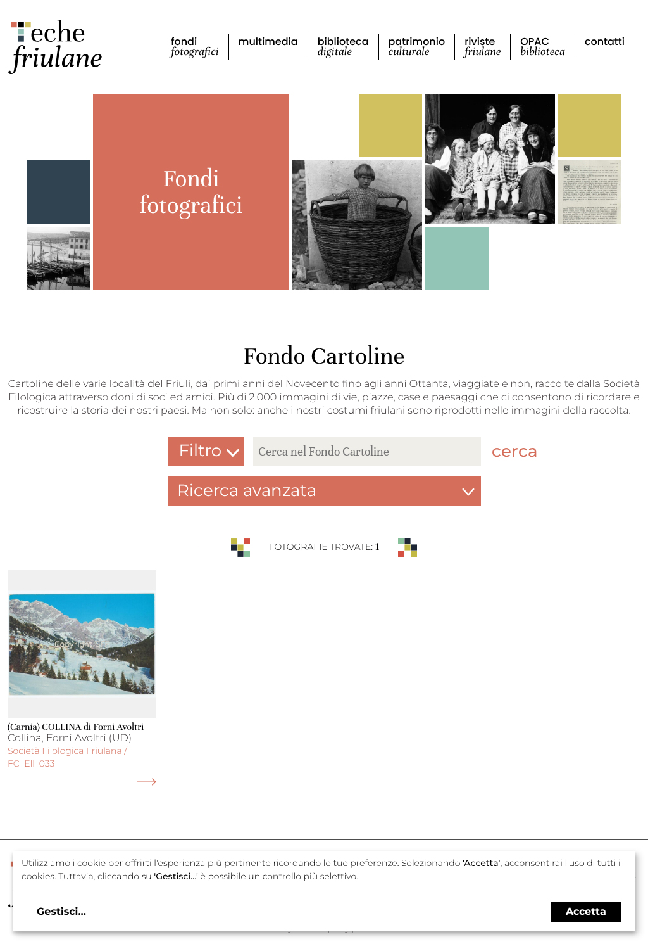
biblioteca (343, 46)
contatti (605, 41)
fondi (195, 46)
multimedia (268, 41)
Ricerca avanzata (246, 490)
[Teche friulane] (55, 47)
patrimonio (417, 46)
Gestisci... (61, 912)
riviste (482, 46)
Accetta (586, 911)
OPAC (542, 46)
